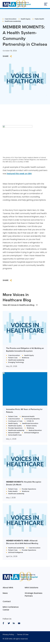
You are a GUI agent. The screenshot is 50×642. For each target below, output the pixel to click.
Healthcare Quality (15, 425)
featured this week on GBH (19, 173)
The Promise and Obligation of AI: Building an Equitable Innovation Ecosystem (25, 349)
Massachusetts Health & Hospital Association (17, 4)
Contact (7, 601)
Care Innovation (10, 19)
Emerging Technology (16, 362)
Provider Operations (15, 428)
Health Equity (25, 19)
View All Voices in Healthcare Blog (18, 305)
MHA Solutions (31, 587)
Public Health (39, 19)
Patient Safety (31, 425)
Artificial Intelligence (31, 432)
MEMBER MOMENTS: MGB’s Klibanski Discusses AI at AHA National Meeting (22, 542)
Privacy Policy (8, 634)
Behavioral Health (28, 416)
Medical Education (35, 430)
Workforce (25, 357)
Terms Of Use (22, 634)
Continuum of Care (15, 421)
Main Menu (45, 4)
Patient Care (12, 357)
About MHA (8, 587)
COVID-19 (30, 421)
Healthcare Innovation (30, 423)
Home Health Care (15, 435)
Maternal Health (14, 432)
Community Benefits (32, 419)
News (5, 593)
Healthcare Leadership (13, 21)
